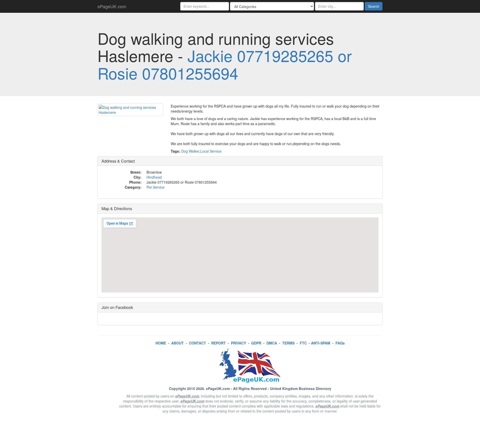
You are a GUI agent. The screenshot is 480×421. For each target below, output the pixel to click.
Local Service (211, 151)
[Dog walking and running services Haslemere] (130, 110)
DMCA (271, 342)
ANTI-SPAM (320, 342)
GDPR (256, 342)
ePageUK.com (112, 6)
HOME (161, 342)
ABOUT (177, 342)
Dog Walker (190, 151)
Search (373, 6)
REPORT (218, 342)
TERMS (288, 342)
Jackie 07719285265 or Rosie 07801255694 (225, 64)
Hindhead (154, 177)
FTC (303, 342)
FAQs (340, 342)
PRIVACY (238, 342)
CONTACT (197, 342)
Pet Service (155, 187)
